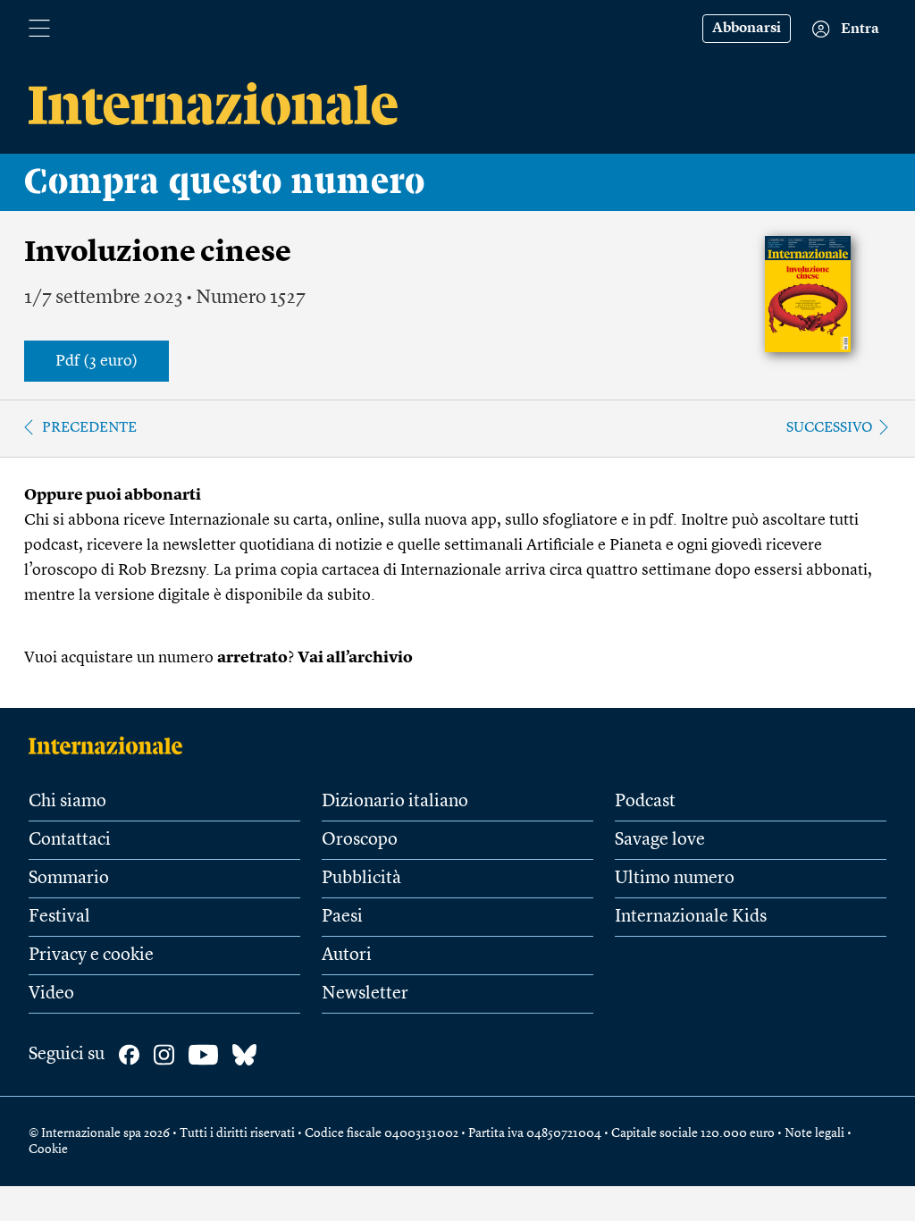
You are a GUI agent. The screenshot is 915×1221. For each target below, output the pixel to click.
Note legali (814, 1133)
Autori (347, 955)
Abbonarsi (746, 28)
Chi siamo (67, 802)
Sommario (69, 879)
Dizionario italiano (395, 802)
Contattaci (70, 840)
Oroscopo (360, 840)
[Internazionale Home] (111, 745)
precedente (89, 428)
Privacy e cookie (91, 955)
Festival (59, 917)
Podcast (645, 802)
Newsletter (365, 994)
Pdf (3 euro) (96, 361)
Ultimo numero (675, 879)
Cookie (48, 1149)
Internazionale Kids (691, 917)
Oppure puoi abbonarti (112, 495)
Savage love (660, 840)
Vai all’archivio (355, 658)
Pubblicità (361, 879)
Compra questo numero (224, 182)
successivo (829, 428)
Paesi (342, 917)
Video (51, 994)
